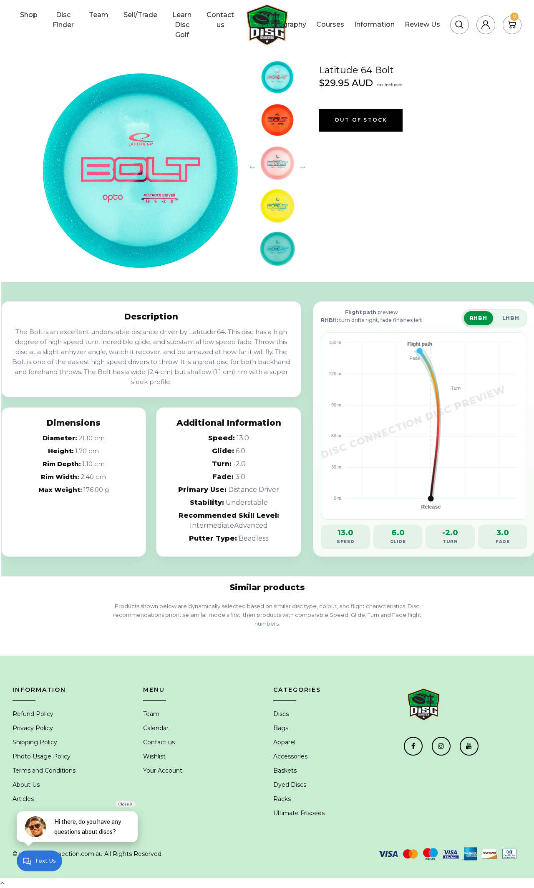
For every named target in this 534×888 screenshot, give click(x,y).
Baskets (285, 770)
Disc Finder (63, 20)
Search (477, 14)
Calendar (156, 728)
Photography (284, 24)
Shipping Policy (35, 742)
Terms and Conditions (44, 770)
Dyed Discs (289, 784)
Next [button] (302, 166)
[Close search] (512, 14)
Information (374, 24)
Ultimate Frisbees (299, 813)
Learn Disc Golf (181, 25)
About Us (26, 784)
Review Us (422, 24)
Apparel (284, 742)
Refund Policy (33, 714)
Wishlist (154, 756)
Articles (23, 799)
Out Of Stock (361, 120)
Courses (330, 24)
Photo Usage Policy (42, 756)
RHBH (478, 318)
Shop (29, 15)
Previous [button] (252, 166)
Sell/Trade (140, 15)
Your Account (162, 770)
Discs (281, 714)
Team (98, 15)
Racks (282, 799)
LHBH (510, 318)
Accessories (290, 756)
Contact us (220, 20)
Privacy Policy (33, 728)
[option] (141, 170)
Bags (280, 728)
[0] (512, 24)
